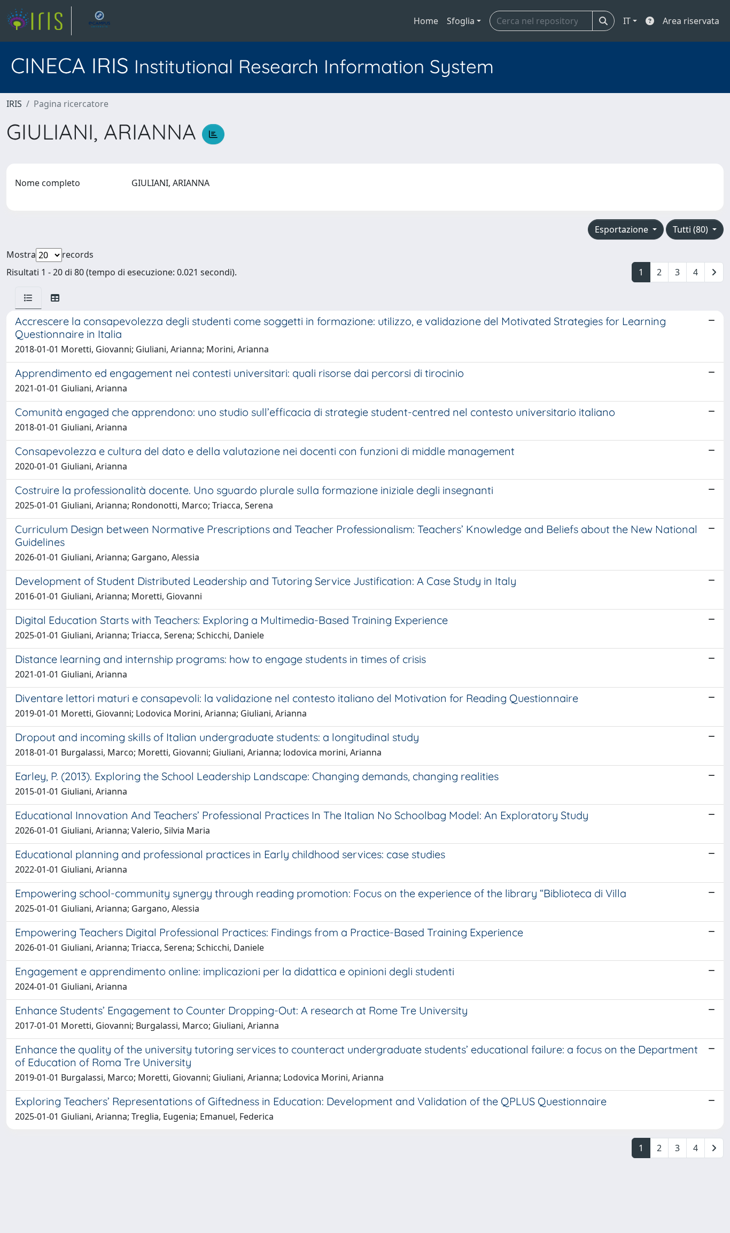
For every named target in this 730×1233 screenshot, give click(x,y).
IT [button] (627, 21)
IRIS (14, 104)
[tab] (28, 298)
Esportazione (622, 229)
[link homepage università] (99, 20)
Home (426, 21)
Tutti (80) (691, 229)
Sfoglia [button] (461, 21)
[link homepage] (39, 20)
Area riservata (691, 21)
